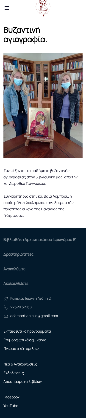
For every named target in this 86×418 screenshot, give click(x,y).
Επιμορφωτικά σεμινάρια (25, 339)
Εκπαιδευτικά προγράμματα (27, 331)
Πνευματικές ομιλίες (21, 348)
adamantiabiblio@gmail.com (34, 315)
